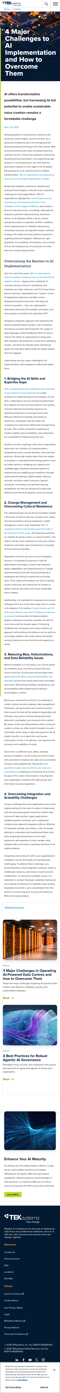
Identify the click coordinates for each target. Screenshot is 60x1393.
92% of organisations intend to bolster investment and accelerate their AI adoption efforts (29, 277)
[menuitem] (30, 1252)
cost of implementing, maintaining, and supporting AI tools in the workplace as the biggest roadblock (28, 202)
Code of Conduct (12, 1293)
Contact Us (9, 1252)
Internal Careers (12, 1258)
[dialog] (30, 1377)
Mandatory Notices (13, 1320)
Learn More (13, 1194)
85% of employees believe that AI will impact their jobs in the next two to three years (28, 529)
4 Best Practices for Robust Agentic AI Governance (25, 1058)
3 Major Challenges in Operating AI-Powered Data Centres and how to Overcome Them (29, 974)
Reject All (44, 1387)
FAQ (6, 1265)
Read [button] (6, 998)
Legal (6, 1314)
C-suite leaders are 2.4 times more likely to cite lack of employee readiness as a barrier (29, 612)
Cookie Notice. (22, 1380)
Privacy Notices (11, 1327)
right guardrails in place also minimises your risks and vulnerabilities (27, 767)
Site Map (8, 1278)
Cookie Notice (11, 1300)
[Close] (54, 1370)
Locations (9, 1271)
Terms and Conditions (14, 1334)
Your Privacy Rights (13, 1307)
